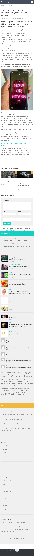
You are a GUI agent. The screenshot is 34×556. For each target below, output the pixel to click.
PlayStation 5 (10, 379)
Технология (5, 512)
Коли (4, 470)
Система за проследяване (13, 388)
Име (4, 211)
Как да (10, 298)
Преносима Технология (14, 264)
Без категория (6, 449)
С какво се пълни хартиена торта (24, 388)
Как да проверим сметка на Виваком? (18, 300)
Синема (4, 502)
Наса (26, 385)
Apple (27, 374)
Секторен (5, 498)
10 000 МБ (5, 374)
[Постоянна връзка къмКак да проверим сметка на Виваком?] (4, 300)
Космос (4, 474)
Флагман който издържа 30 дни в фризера (13, 392)
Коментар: (6, 200)
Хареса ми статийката (11, 354)
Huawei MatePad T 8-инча (5, 377)
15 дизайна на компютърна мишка (14, 374)
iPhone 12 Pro (21, 377)
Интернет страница (8, 216)
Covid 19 (5, 376)
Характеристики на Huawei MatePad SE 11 (19, 266)
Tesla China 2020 (6, 381)
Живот (10, 281)
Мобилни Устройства (7, 5)
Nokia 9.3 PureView (26, 377)
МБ (24, 385)
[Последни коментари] (21, 253)
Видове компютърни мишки (10, 383)
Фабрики (4, 392)
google (23, 376)
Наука (10, 289)
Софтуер (5, 505)
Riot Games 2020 (15, 379)
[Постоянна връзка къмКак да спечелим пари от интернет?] (4, 308)
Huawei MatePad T (29, 376)
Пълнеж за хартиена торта (24, 386)
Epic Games (13, 376)
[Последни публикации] (5, 253)
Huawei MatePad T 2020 (14, 377)
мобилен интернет (21, 394)
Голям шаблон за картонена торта (23, 383)
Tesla (2, 381)
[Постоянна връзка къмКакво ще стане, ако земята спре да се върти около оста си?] (4, 316)
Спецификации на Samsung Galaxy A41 (8, 390)
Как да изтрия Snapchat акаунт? (16, 333)
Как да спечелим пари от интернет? (17, 308)
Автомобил (5, 445)
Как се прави (6, 467)
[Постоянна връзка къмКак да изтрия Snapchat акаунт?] (4, 333)
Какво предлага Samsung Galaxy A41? (17, 385)
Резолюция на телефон (5, 388)
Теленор (26, 390)
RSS (17, 551)
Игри (4, 456)
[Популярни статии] (13, 253)
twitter (11, 381)
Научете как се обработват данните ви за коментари (15, 230)
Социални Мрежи (13, 331)
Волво (16, 383)
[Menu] (32, 2)
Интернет (11, 272)
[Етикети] (29, 253)
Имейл (20, 211)
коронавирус (11, 393)
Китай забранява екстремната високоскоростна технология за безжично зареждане (23, 183)
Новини (10, 256)
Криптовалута (6, 477)
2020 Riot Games (23, 374)
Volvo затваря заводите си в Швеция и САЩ (21, 381)
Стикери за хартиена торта (20, 390)
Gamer (19, 376)
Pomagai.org (5, 2)
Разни (4, 495)
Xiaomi (3, 383)
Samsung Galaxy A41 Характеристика (24, 379)
